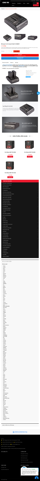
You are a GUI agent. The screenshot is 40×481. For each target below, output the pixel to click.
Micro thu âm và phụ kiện (7, 197)
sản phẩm (36, 5)
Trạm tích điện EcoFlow (7, 243)
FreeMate (4, 408)
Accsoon (4, 359)
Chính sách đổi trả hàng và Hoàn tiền (27, 462)
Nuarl (4, 320)
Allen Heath (5, 396)
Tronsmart (5, 293)
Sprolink (4, 355)
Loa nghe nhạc (5, 206)
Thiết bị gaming (5, 252)
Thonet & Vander (6, 388)
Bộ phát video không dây (7, 238)
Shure (4, 289)
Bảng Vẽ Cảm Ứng (6, 229)
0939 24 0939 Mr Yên (21, 432)
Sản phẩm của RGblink (6, 213)
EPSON (4, 296)
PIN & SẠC (4, 231)
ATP (3, 297)
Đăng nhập (34, 0)
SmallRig (4, 318)
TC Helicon (5, 350)
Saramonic (5, 384)
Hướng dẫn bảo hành (24, 455)
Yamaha (4, 340)
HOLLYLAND (5, 336)
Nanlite (4, 326)
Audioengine (5, 409)
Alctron (4, 390)
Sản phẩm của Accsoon (7, 245)
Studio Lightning (5, 233)
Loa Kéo (4, 211)
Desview (4, 410)
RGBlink (4, 354)
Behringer (4, 352)
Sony (4, 391)
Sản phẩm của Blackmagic (7, 183)
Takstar (4, 415)
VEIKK (4, 323)
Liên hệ (13, 5)
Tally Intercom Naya (6, 201)
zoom (4, 374)
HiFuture (4, 291)
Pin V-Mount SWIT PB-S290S (10, 152)
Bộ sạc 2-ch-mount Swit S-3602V (10, 44)
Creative (4, 419)
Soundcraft (5, 346)
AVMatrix (4, 370)
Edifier (4, 375)
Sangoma (4, 327)
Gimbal (4, 217)
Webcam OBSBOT (6, 256)
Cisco (4, 308)
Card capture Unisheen (7, 208)
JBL (3, 405)
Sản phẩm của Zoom (6, 202)
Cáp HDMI (4, 254)
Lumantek (4, 386)
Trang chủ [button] (13, 3)
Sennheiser (5, 385)
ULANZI (4, 330)
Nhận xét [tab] (11, 62)
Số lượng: (2, 51)
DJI (3, 284)
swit (3, 317)
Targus (4, 366)
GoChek (4, 277)
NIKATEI (4, 287)
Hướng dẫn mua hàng (24, 453)
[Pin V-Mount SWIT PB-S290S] (10, 145)
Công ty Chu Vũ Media (7, 64)
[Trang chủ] (6, 3)
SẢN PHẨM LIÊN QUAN (20, 136)
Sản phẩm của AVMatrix (7, 204)
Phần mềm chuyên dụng (7, 192)
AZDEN (4, 282)
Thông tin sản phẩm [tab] (5, 62)
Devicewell (5, 379)
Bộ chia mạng (5, 220)
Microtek (4, 360)
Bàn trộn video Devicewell (7, 199)
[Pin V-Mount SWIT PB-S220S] (30, 145)
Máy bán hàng (5, 242)
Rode (4, 331)
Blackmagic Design (6, 398)
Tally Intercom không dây (7, 227)
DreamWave (5, 394)
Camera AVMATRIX (6, 247)
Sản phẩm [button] (19, 3)
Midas (4, 351)
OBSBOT (4, 328)
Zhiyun (4, 345)
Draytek (4, 361)
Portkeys (4, 341)
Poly (3, 272)
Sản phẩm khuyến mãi (5, 469)
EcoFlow (4, 292)
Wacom (4, 274)
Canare (4, 404)
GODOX (4, 332)
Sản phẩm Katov (5, 236)
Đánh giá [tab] (16, 62)
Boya (4, 389)
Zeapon (4, 342)
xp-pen (4, 364)
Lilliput (4, 357)
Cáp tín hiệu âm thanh (6, 188)
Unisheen (4, 381)
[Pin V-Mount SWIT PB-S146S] (10, 165)
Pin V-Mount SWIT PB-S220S (29, 152)
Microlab (4, 400)
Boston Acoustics (6, 325)
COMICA (4, 312)
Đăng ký (37, 0)
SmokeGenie (5, 303)
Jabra (4, 376)
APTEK (4, 365)
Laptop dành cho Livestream (7, 224)
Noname (4, 273)
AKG (3, 399)
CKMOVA (4, 347)
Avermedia (5, 369)
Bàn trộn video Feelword (7, 215)
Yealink (4, 356)
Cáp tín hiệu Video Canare (7, 195)
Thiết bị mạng (5, 222)
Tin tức (24, 3)
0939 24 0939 (21, 65)
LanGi (4, 371)
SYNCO (4, 267)
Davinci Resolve (5, 393)
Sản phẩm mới (3, 467)
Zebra (4, 298)
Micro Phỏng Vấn (6, 186)
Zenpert (4, 302)
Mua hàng (16, 51)
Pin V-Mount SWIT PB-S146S (10, 172)
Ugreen (4, 311)
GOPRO (4, 321)
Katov (4, 313)
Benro (4, 268)
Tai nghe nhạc (5, 190)
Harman (4, 403)
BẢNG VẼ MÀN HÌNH (6, 306)
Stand (4, 414)
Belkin (4, 395)
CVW (4, 380)
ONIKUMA (4, 283)
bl (3, 279)
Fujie (4, 288)
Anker (4, 286)
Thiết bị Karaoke (5, 240)
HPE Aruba (5, 307)
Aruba (4, 269)
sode (4, 278)
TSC (3, 301)
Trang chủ (3, 8)
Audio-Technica (5, 413)
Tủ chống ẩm (5, 249)
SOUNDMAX (5, 335)
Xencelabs (5, 322)
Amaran (4, 316)
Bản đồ (28, 3)
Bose (4, 294)
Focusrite (4, 362)
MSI (3, 337)
